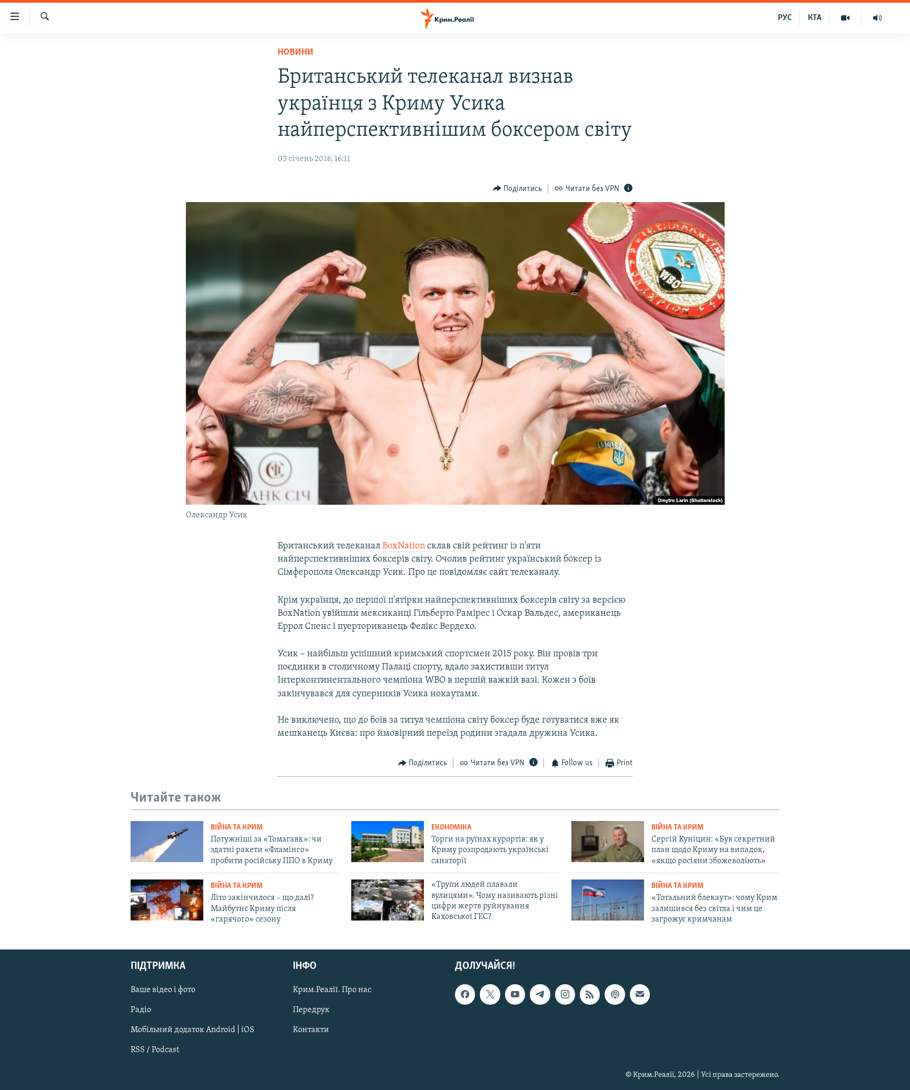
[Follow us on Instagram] (565, 994)
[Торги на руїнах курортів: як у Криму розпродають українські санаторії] (387, 841)
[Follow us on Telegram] (540, 994)
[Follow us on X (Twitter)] (490, 994)
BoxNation (403, 546)
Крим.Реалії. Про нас (332, 990)
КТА (815, 18)
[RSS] (590, 994)
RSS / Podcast (155, 1050)
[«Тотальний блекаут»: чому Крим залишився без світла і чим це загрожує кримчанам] (607, 900)
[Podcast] (615, 994)
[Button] (517, 189)
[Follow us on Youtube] (515, 994)
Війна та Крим (237, 828)
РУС (785, 18)
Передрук (311, 1010)
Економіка (451, 828)
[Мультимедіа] (845, 18)
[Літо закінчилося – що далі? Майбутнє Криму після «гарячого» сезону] (167, 900)
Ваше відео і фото (163, 990)
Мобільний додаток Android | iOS (192, 1030)
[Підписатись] (640, 994)
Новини (295, 52)
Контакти (311, 1030)
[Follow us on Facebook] (465, 994)
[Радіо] (877, 18)
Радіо (141, 1010)
